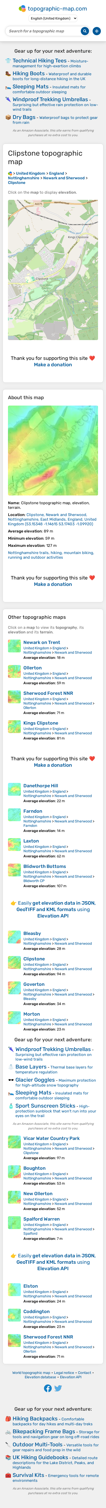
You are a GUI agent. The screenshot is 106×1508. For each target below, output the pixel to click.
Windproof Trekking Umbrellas (50, 99)
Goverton (34, 984)
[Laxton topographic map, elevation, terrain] (14, 848)
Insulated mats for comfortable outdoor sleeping (49, 89)
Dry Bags (24, 117)
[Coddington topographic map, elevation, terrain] (14, 1319)
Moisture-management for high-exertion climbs (50, 63)
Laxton (31, 841)
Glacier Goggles (35, 1079)
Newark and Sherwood (73, 652)
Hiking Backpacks (35, 1418)
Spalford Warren (41, 1219)
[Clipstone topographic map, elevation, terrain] (53, 450)
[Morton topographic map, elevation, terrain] (14, 1021)
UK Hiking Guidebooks (40, 1457)
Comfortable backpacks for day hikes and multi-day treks (53, 1421)
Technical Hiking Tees (40, 60)
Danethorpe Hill (40, 786)
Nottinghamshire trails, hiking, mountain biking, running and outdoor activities (51, 555)
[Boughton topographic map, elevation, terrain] (14, 1175)
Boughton (34, 1168)
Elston (30, 1286)
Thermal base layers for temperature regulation (54, 1069)
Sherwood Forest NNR (48, 693)
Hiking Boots (29, 73)
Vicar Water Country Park (51, 1138)
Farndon (32, 811)
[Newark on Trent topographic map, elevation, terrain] (14, 650)
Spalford (30, 1233)
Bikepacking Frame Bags (44, 1431)
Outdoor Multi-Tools (38, 1444)
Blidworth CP (34, 881)
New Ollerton (37, 1193)
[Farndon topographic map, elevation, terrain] (14, 820)
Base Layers (31, 1066)
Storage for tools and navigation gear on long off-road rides (56, 1434)
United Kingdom (36, 648)
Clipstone (34, 959)
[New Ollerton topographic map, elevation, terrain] (14, 1201)
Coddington (36, 1311)
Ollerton (32, 668)
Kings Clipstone (40, 723)
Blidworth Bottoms (44, 866)
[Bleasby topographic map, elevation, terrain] (14, 941)
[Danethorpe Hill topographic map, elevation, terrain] (14, 793)
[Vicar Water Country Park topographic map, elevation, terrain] (14, 1148)
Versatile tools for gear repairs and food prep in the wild (56, 1447)
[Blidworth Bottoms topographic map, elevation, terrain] (14, 876)
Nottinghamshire (37, 652)
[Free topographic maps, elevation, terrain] (10, 173)
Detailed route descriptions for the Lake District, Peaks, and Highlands (55, 1463)
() (52, 519)
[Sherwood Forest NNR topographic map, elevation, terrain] (14, 702)
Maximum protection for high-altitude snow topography (55, 1083)
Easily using (56, 909)
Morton (31, 1014)
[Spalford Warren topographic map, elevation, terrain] (14, 1228)
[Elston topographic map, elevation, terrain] (14, 1293)
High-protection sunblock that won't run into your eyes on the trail (55, 1111)
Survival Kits (28, 1475)
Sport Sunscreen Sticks (45, 1105)
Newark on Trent (41, 642)
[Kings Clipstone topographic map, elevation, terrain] (14, 730)
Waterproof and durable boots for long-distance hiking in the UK (52, 76)
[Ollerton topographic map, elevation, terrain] (14, 675)
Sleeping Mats (31, 86)
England (59, 648)
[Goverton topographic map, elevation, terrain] (14, 993)
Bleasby (32, 933)
